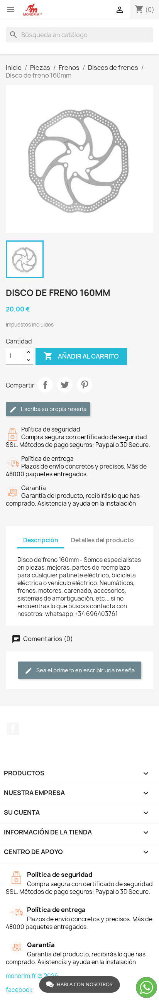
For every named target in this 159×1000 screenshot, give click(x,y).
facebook (19, 990)
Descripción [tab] (40, 540)
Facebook (13, 729)
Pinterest (84, 385)
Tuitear (65, 385)
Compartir (45, 385)
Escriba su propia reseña (53, 409)
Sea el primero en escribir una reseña (85, 670)
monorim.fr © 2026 (32, 976)
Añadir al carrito (81, 355)
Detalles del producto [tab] (102, 540)
